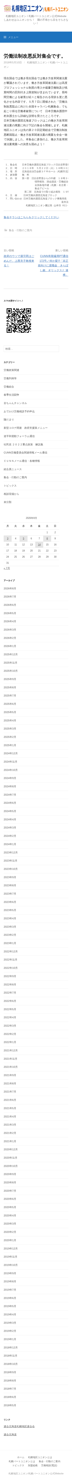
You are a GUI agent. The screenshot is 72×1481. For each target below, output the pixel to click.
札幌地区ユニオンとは (40, 1457)
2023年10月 (11, 868)
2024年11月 (10, 761)
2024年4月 (10, 819)
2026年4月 (10, 621)
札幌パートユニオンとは (22, 1461)
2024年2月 (10, 835)
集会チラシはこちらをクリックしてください (31, 217)
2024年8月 (10, 786)
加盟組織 (32, 1465)
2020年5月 (10, 1207)
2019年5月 (10, 1306)
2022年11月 (10, 959)
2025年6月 (10, 703)
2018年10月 (11, 1363)
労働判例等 (10, 378)
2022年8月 (10, 984)
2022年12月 (11, 951)
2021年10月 (11, 1066)
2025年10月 (11, 670)
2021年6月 (10, 1099)
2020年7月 (10, 1190)
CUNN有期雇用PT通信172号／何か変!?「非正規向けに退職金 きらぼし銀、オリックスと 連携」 (53, 265)
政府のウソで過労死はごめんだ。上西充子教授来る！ (19, 260)
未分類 (7, 502)
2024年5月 (10, 811)
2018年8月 (10, 1380)
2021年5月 (10, 1108)
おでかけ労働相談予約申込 (19, 411)
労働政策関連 (11, 370)
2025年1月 (10, 745)
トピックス (10, 485)
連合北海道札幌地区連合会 (19, 1426)
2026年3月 (10, 629)
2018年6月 (10, 1397)
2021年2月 (10, 1132)
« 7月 (7, 568)
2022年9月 (10, 976)
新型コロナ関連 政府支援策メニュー (26, 427)
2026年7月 (10, 596)
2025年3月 (10, 728)
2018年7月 (10, 1388)
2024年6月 (10, 802)
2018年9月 (10, 1372)
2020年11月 (10, 1157)
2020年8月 (10, 1182)
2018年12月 (11, 1347)
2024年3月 (10, 827)
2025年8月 (10, 687)
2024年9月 (10, 778)
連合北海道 (10, 1434)
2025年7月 (10, 695)
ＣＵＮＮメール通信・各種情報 (22, 460)
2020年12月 (11, 1149)
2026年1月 (10, 646)
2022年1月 (10, 1042)
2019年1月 (10, 1339)
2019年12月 (11, 1248)
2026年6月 (10, 604)
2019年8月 (10, 1281)
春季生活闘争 (11, 394)
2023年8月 (10, 885)
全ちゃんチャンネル (15, 403)
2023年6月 (10, 901)
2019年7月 (10, 1289)
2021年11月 (10, 1058)
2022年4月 (10, 1017)
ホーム (20, 1457)
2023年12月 (11, 852)
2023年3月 (10, 926)
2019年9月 (10, 1273)
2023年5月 (10, 910)
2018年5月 (10, 1405)
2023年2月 (10, 934)
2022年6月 (10, 1000)
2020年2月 (10, 1231)
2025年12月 (11, 654)
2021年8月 (10, 1083)
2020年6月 (10, 1198)
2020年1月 (10, 1240)
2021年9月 (10, 1075)
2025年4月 (10, 720)
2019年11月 (10, 1256)
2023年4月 (10, 918)
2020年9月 (10, 1174)
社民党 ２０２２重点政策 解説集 (23, 444)
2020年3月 (10, 1223)
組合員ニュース (13, 469)
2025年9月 (10, 679)
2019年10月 (11, 1264)
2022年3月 (10, 1025)
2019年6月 (10, 1298)
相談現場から (11, 493)
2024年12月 (11, 753)
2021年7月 (10, 1091)
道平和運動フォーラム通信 (19, 436)
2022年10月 (11, 967)
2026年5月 (10, 613)
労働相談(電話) (49, 1465)
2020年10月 (11, 1166)
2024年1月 (10, 844)
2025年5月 (10, 712)
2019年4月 (10, 1314)
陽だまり (9, 419)
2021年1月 (10, 1141)
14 (39, 544)
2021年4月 (10, 1116)
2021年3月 (10, 1124)
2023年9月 (10, 877)
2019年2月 (10, 1330)
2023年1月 (10, 943)
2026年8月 (10, 588)
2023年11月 (10, 860)
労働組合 (9, 386)
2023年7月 (10, 893)
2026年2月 (10, 637)
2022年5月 (10, 1009)
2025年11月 (10, 662)
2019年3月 (10, 1322)
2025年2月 (10, 736)
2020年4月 (10, 1215)
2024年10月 (11, 769)
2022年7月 (10, 992)
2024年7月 (10, 794)
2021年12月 (11, 1050)
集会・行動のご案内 (20, 230)
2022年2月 (10, 1034)
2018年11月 (10, 1355)
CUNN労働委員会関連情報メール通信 (25, 452)
